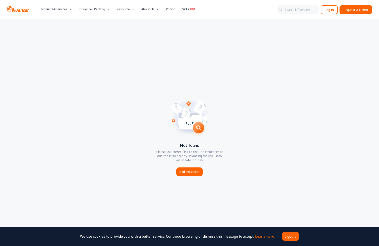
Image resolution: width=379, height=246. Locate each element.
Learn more (264, 236)
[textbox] (298, 9)
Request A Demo (355, 10)
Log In (329, 10)
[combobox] (298, 9)
